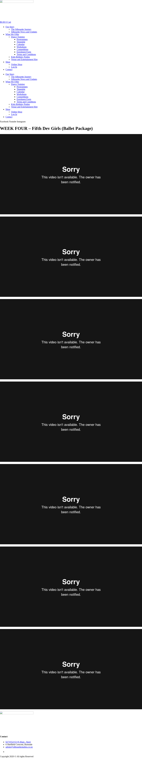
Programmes (22, 39)
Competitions (22, 49)
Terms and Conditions (26, 54)
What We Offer (12, 34)
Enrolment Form (24, 52)
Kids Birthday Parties (20, 57)
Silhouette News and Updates (24, 32)
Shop (8, 62)
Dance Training (18, 37)
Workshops (21, 47)
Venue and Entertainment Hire (24, 59)
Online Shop (16, 64)
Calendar (21, 44)
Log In (14, 67)
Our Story (10, 27)
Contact (9, 69)
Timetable (21, 42)
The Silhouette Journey (21, 29)
